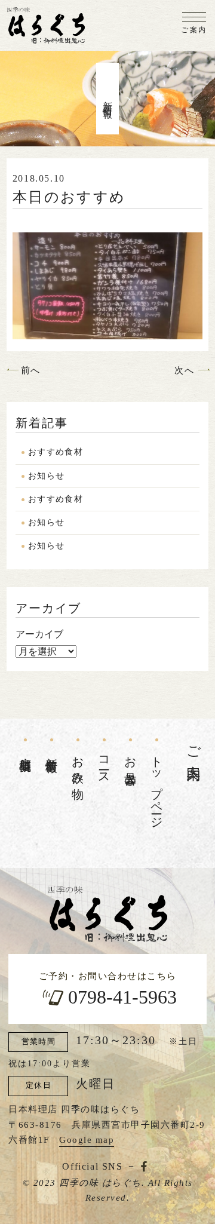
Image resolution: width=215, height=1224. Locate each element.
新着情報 (52, 750)
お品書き (130, 764)
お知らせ (46, 475)
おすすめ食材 (55, 451)
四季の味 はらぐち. (102, 1183)
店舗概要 (25, 750)
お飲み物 (78, 764)
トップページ (157, 786)
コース (104, 764)
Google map (86, 1140)
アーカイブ (39, 634)
